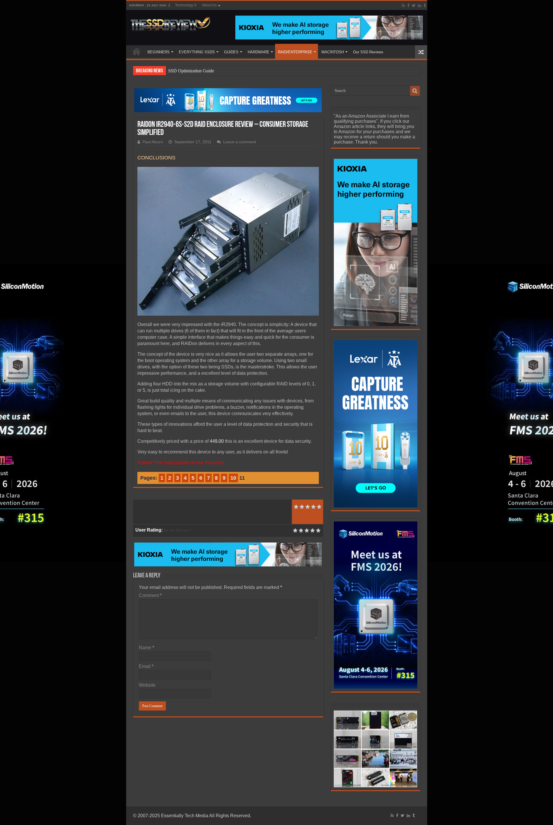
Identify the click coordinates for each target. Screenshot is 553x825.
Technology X (185, 5)
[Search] (415, 91)
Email (146, 666)
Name (146, 647)
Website (147, 685)
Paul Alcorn (153, 142)
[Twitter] (413, 5)
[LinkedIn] (419, 5)
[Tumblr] (425, 5)
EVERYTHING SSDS (197, 52)
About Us (209, 5)
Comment (150, 595)
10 (233, 478)
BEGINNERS (158, 52)
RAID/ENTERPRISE (295, 52)
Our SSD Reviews (368, 52)
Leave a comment (239, 142)
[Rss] (403, 5)
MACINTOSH (332, 52)
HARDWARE (258, 52)
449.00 (217, 441)
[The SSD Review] (170, 22)
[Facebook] (408, 5)
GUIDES (231, 52)
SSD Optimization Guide (191, 70)
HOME (136, 51)
